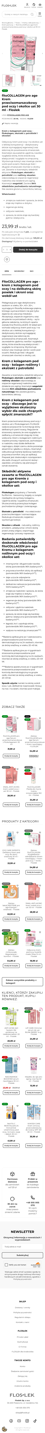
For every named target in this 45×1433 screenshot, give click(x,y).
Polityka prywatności (22, 1312)
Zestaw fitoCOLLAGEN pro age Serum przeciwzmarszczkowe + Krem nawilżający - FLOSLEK (34, 741)
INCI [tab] (31, 271)
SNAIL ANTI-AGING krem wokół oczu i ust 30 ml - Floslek (11, 789)
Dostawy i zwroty (22, 1307)
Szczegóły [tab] (19, 271)
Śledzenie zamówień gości (22, 1371)
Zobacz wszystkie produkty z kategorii (21, 981)
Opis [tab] (7, 271)
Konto (22, 1366)
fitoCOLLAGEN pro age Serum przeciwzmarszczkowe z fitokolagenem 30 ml (12, 740)
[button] (34, 5)
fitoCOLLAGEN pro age (18, 115)
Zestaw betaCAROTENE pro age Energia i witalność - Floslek (11, 906)
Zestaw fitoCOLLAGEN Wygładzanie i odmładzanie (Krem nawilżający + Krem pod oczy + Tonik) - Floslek (33, 856)
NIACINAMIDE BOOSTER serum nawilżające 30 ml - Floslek (11, 1080)
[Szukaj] (32, 14)
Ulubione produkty (22, 1386)
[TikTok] (35, 1421)
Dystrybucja (22, 1342)
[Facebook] (11, 1421)
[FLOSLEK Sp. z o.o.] (9, 5)
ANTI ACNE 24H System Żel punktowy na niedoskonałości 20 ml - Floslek (11, 1032)
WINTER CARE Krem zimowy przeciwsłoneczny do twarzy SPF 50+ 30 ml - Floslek (34, 1128)
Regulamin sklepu (22, 1317)
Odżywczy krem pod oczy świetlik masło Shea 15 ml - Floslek (34, 953)
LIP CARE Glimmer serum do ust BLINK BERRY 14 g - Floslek (33, 1031)
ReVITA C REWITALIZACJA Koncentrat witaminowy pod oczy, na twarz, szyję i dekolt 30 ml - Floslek (11, 1130)
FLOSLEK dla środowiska (22, 1352)
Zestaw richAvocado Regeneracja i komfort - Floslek (11, 953)
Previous (2, 53)
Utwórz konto (22, 1381)
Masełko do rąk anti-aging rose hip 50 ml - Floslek (33, 1079)
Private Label (22, 1337)
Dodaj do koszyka (28, 249)
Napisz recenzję (11, 123)
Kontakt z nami (22, 1322)
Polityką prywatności (22, 1279)
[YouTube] (19, 1421)
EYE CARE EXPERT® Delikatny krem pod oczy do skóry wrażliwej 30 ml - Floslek (11, 854)
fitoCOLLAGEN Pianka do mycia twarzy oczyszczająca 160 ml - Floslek (34, 791)
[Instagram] (27, 1421)
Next (42, 53)
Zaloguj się (22, 1376)
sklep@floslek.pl (23, 1413)
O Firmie (22, 1347)
